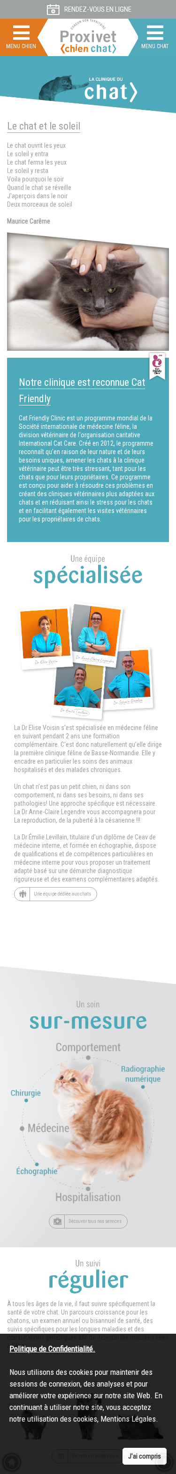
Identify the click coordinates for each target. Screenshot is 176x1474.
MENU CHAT (155, 46)
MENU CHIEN (21, 46)
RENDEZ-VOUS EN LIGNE (97, 9)
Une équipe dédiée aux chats (62, 893)
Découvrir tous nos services (95, 1220)
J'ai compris (144, 1456)
